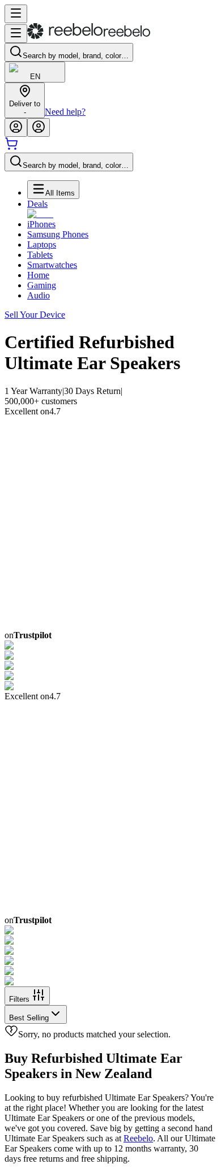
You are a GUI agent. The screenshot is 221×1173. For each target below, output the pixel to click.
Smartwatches (52, 265)
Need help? (65, 111)
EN (35, 76)
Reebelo (138, 1138)
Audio (38, 295)
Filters (19, 999)
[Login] (16, 127)
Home (38, 275)
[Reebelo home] (88, 36)
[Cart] (11, 147)
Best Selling (29, 1018)
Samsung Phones (57, 234)
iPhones (41, 224)
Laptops (41, 244)
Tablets (40, 254)
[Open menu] (16, 14)
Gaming (41, 285)
